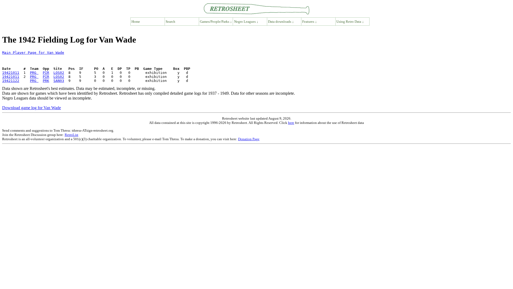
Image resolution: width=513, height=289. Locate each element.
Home (135, 22)
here (291, 123)
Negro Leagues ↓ (246, 22)
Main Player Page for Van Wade (33, 53)
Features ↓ (309, 22)
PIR (46, 73)
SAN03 (58, 81)
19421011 (10, 73)
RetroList (71, 135)
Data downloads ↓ (281, 22)
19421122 (10, 81)
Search (170, 22)
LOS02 (58, 73)
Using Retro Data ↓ (350, 22)
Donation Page (248, 139)
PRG (34, 73)
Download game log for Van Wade (31, 107)
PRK (46, 81)
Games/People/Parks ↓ (216, 22)
